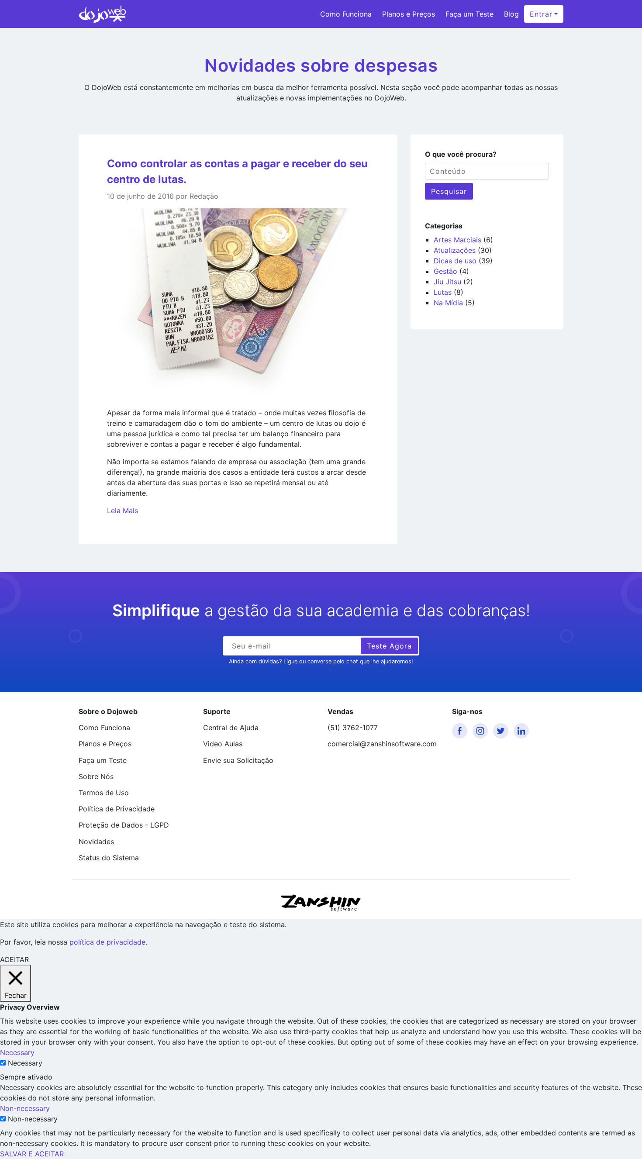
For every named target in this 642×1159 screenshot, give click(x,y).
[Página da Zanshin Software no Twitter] (502, 731)
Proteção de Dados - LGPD (124, 825)
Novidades (96, 841)
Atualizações (455, 250)
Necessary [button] (17, 1052)
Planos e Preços (408, 14)
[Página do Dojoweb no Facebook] (461, 731)
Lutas (443, 292)
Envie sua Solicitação (238, 760)
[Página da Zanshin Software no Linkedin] (523, 731)
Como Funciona (346, 14)
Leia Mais (122, 510)
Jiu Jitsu (447, 281)
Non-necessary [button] (25, 1108)
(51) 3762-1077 (353, 727)
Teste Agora (389, 646)
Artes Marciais (457, 239)
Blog (511, 14)
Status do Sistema (109, 857)
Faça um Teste (469, 14)
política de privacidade (107, 942)
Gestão (445, 271)
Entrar (541, 14)
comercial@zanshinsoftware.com (382, 743)
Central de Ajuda (231, 727)
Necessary (25, 1063)
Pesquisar (449, 191)
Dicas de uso (455, 260)
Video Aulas (222, 743)
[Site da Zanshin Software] (321, 902)
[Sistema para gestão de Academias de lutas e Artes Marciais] (102, 14)
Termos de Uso (104, 792)
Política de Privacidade (117, 808)
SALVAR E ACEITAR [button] (32, 1153)
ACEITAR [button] (14, 959)
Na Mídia (448, 302)
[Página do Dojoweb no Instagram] (482, 731)
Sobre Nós (96, 776)
